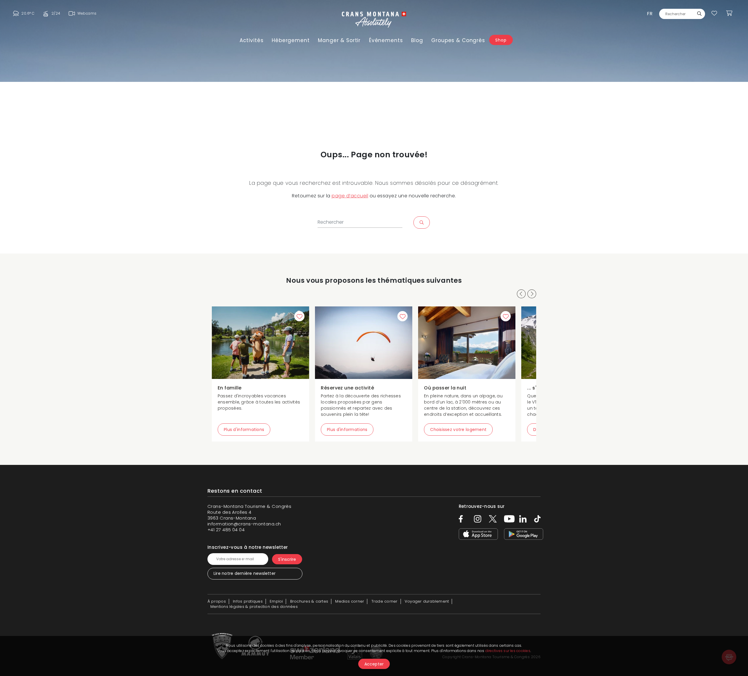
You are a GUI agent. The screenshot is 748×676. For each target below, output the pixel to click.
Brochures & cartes (309, 601)
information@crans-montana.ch (244, 524)
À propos (216, 601)
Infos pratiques (248, 601)
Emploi (276, 601)
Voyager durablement (427, 601)
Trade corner (384, 601)
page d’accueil (350, 195)
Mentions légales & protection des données (254, 606)
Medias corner (349, 601)
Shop (500, 40)
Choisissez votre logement (458, 429)
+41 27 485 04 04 (226, 530)
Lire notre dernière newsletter (245, 573)
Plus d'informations (244, 429)
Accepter (374, 664)
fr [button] (649, 13)
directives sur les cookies (507, 650)
